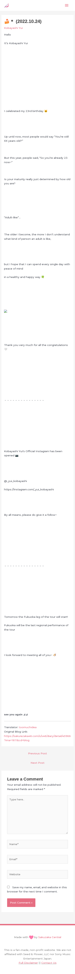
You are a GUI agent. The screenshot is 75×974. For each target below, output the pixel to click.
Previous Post (37, 753)
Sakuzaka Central (49, 937)
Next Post (37, 762)
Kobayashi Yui (13, 27)
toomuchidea (28, 727)
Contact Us (49, 962)
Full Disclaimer (28, 962)
